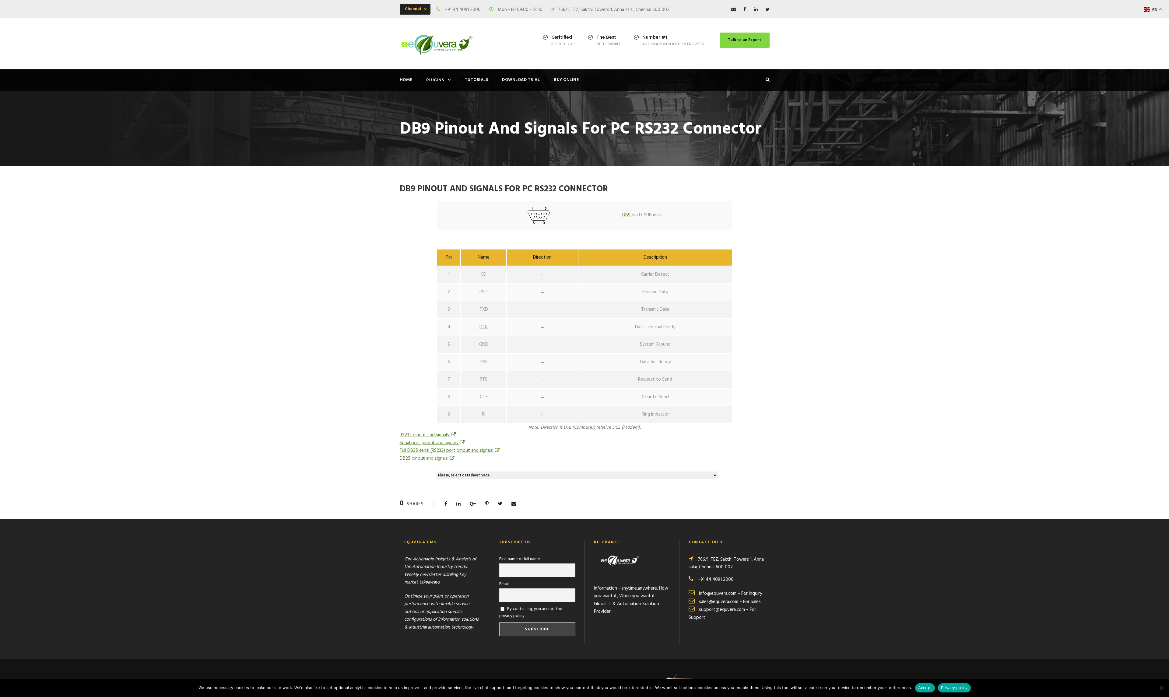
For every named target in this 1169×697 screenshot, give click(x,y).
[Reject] (1161, 688)
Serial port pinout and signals (429, 443)
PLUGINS (435, 80)
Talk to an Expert (744, 40)
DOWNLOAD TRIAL (521, 79)
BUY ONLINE (566, 79)
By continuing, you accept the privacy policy (531, 612)
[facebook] (744, 9)
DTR (483, 327)
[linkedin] (756, 9)
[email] (733, 9)
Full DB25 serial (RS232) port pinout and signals (447, 450)
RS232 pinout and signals (425, 435)
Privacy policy (954, 687)
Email (504, 583)
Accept (925, 687)
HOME (406, 79)
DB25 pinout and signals (424, 458)
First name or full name (519, 559)
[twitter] (767, 9)
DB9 (627, 215)
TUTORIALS (476, 79)
